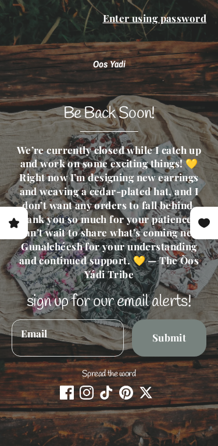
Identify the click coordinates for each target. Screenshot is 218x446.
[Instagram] (87, 393)
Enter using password (155, 18)
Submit (169, 337)
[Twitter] (146, 393)
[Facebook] (67, 393)
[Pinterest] (126, 393)
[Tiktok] (106, 393)
